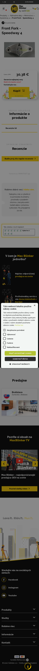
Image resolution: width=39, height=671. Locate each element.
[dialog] (19, 335)
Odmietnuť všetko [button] (20, 359)
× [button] (34, 305)
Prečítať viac (19, 325)
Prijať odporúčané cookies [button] (20, 353)
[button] (19, 364)
